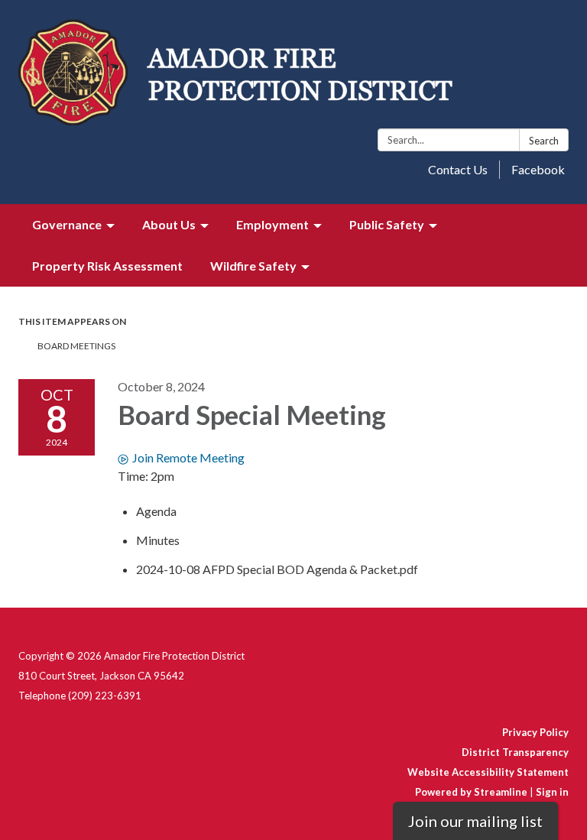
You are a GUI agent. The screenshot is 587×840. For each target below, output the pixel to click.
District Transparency (515, 752)
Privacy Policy (535, 732)
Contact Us (458, 169)
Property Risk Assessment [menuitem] (107, 265)
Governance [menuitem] (67, 224)
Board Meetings (76, 346)
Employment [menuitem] (272, 224)
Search (544, 141)
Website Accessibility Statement (488, 772)
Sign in (552, 792)
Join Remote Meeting (188, 457)
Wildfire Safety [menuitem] (253, 265)
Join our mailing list (475, 821)
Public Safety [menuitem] (386, 224)
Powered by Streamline (471, 792)
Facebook (538, 169)
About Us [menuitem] (169, 224)
